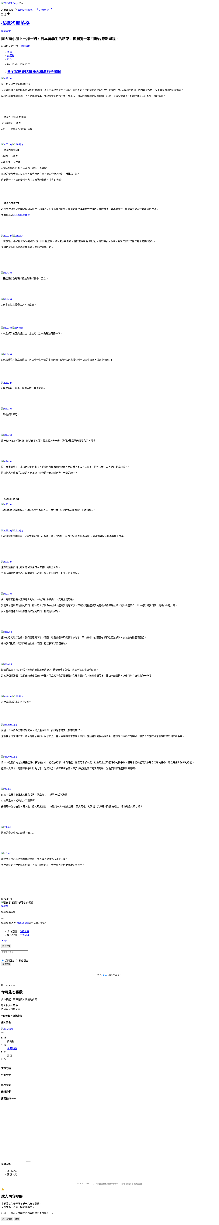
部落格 (10, 55)
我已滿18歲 (7, 1219)
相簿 (9, 52)
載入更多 (6, 946)
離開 (17, 1219)
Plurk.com (28, 1161)
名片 (9, 59)
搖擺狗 (4, 906)
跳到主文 (6, 31)
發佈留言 (6, 964)
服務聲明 (138, 1184)
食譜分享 (24, 931)
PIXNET (87, 1184)
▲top (4, 940)
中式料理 (24, 935)
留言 (26, 923)
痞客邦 (20, 923)
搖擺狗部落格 (15, 23)
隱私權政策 (126, 1184)
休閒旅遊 (25, 46)
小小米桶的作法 (21, 215)
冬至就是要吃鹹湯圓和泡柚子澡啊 (34, 72)
